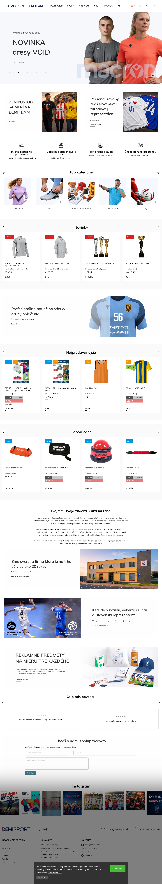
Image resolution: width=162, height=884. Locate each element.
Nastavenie (42, 877)
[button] (5, 48)
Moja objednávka (8, 862)
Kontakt (5, 859)
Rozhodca (81, 208)
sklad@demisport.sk (117, 829)
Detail (7, 277)
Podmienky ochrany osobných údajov (55, 848)
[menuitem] (56, 6)
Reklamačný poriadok (49, 857)
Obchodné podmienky (49, 845)
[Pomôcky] (144, 191)
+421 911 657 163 (150, 829)
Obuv (17, 208)
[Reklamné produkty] (49, 191)
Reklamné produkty (49, 208)
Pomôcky (144, 208)
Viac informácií (55, 872)
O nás (4, 845)
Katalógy (5, 855)
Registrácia (6, 848)
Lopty (113, 208)
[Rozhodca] (81, 191)
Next (158, 172)
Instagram (45, 829)
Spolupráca (6, 852)
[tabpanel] (21, 256)
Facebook (39, 829)
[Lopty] (112, 191)
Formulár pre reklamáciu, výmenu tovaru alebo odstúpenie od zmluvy (58, 853)
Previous (4, 172)
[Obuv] (17, 191)
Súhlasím (118, 868)
